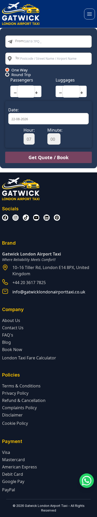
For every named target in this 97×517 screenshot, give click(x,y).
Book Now (12, 349)
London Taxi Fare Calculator (29, 358)
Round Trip (21, 74)
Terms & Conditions (21, 386)
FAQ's (7, 335)
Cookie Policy (15, 423)
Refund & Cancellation (24, 400)
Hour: (29, 130)
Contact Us (13, 328)
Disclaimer (12, 415)
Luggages (65, 80)
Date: (13, 110)
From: (19, 40)
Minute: (54, 130)
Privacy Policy (15, 393)
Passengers (21, 80)
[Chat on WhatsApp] (86, 480)
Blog (6, 342)
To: (17, 58)
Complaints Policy (19, 408)
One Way (19, 70)
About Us (11, 320)
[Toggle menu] (89, 14)
